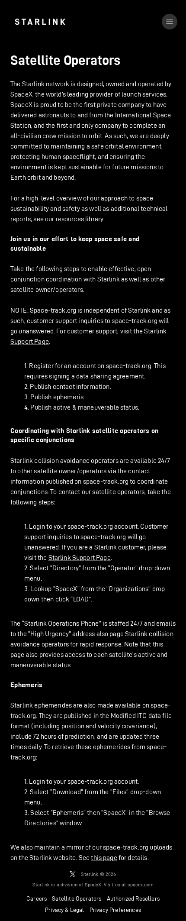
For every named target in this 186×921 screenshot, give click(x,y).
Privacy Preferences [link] (115, 909)
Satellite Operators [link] (76, 898)
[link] (40, 21)
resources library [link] (79, 219)
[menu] (169, 21)
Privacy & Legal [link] (64, 909)
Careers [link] (36, 898)
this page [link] (104, 857)
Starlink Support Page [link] (79, 557)
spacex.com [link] (141, 884)
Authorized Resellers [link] (133, 898)
